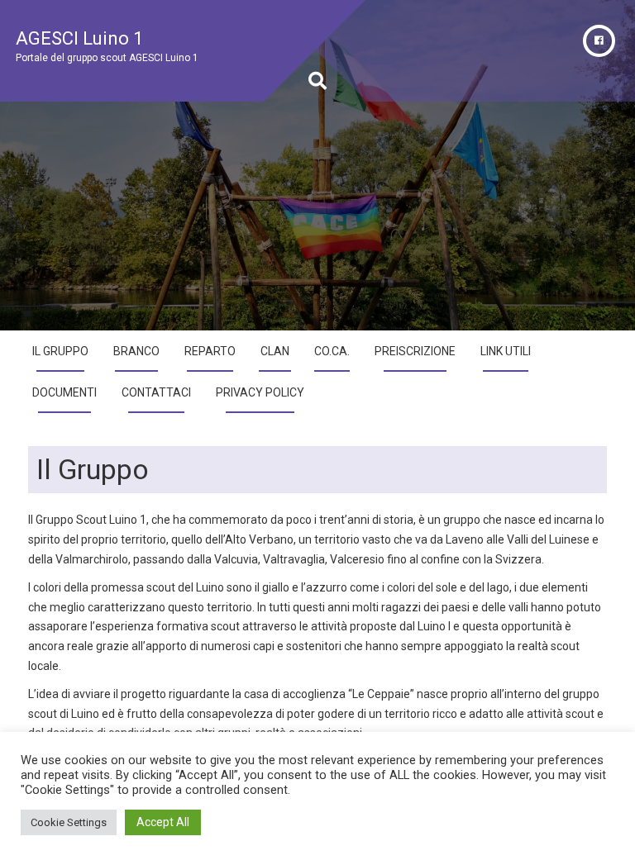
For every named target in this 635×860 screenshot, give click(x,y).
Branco (136, 351)
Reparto (210, 351)
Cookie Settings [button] (69, 822)
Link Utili (505, 351)
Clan (274, 351)
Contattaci (156, 392)
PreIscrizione (415, 351)
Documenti (64, 392)
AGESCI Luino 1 (79, 38)
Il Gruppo (60, 351)
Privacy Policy (260, 392)
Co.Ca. (332, 351)
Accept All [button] (162, 822)
